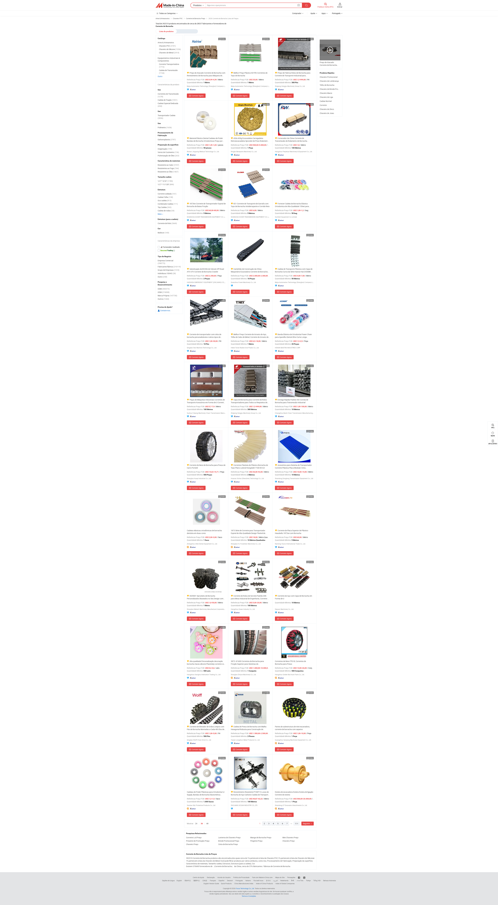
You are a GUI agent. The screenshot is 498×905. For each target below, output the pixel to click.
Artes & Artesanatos (166, 42)
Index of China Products (264, 883)
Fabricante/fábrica (169, 266)
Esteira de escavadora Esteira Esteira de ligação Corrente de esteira (294, 793)
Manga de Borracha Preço (260, 837)
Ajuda (312, 13)
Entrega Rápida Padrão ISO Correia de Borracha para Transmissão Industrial (291, 401)
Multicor (163, 232)
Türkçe (308, 880)
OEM (164, 292)
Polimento (165, 127)
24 (196, 823)
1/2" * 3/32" (165, 181)
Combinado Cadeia (168, 204)
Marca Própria (167, 295)
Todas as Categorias (167, 13)
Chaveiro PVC (167, 46)
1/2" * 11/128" (166, 184)
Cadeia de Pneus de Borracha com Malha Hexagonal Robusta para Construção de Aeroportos (248, 728)
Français (213, 880)
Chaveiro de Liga (326, 97)
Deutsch (230, 880)
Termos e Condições (249, 896)
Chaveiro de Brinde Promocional (332, 89)
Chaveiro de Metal (169, 52)
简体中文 (188, 880)
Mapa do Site (280, 877)
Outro (160, 76)
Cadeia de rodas (166, 210)
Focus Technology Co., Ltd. (245, 888)
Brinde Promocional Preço (228, 841)
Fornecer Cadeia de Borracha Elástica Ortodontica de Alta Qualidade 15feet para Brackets (292, 205)
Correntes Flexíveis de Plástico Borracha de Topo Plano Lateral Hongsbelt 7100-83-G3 (249, 466)
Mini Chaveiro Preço (290, 837)
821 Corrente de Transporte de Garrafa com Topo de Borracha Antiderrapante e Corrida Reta (250, 205)
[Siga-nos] (304, 877)
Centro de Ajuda (198, 877)
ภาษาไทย (300, 880)
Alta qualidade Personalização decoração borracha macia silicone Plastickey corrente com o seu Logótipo (206, 662)
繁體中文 (196, 880)
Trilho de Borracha (327, 85)
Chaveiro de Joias (327, 113)
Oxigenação (165, 149)
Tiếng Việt (317, 880)
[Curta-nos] (299, 877)
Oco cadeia (164, 200)
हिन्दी (292, 880)
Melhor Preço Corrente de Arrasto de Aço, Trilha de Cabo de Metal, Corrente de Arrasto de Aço (249, 335)
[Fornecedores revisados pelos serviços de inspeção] (169, 247)
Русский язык (258, 880)
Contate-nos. (165, 310)
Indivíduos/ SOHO (167, 273)
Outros (163, 299)
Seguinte (306, 823)
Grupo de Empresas (168, 270)
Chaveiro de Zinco (327, 109)
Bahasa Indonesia (329, 880)
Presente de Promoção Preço (197, 841)
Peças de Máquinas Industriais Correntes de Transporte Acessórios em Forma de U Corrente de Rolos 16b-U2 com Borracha (206, 401)
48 (207, 823)
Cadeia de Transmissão (168, 71)
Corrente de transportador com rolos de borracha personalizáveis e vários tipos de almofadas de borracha (204, 335)
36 (202, 824)
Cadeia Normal (326, 101)
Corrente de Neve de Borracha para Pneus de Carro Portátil (206, 466)
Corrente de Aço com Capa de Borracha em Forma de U (293, 597)
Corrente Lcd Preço (194, 837)
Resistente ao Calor (168, 165)
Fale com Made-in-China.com (262, 877)
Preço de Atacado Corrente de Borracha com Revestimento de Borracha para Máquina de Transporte (206, 74)
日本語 (204, 880)
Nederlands (284, 880)
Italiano (248, 880)
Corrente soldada (167, 193)
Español (221, 880)
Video (223, 39)
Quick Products (226, 883)
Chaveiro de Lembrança (329, 81)
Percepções (291, 877)
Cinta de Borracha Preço (228, 844)
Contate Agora (197, 95)
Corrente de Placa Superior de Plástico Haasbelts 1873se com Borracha (291, 531)
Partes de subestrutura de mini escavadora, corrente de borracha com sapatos (292, 728)
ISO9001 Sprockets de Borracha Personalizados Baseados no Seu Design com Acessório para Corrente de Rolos (205, 597)
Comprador (296, 13)
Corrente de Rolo (167, 223)
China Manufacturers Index (243, 883)
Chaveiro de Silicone (170, 49)
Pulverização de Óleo (168, 155)
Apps (323, 13)
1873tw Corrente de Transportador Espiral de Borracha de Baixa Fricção (206, 205)
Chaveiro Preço (288, 841)
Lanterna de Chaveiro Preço (229, 837)
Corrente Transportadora (169, 65)
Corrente (323, 105)
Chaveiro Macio (326, 93)
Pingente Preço (256, 841)
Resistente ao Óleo (168, 171)
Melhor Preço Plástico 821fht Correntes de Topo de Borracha (249, 74)
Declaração (211, 877)
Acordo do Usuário (224, 877)
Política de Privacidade (241, 877)
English (179, 880)
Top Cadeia (164, 207)
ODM (164, 289)
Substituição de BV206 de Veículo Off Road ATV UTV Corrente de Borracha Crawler (205, 270)
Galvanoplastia (167, 139)
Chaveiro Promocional (328, 77)
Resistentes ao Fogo (168, 168)
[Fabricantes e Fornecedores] (170, 5)
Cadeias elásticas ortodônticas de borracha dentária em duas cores (204, 531)
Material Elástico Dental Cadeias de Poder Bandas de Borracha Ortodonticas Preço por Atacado (205, 139)
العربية (275, 880)
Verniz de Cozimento (168, 152)
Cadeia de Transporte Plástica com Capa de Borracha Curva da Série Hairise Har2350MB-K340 (293, 270)
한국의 (268, 880)
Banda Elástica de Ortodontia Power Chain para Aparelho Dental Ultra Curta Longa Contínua (293, 335)
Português (239, 880)
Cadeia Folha (165, 197)
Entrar (339, 7)
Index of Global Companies (285, 883)
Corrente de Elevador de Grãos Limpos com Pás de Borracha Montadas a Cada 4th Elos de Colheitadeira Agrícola (205, 728)
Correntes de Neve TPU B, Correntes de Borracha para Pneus (290, 662)
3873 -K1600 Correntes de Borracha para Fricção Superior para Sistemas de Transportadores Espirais (247, 662)
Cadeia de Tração (167, 100)
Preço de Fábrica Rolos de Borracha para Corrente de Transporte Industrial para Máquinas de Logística (292, 74)
